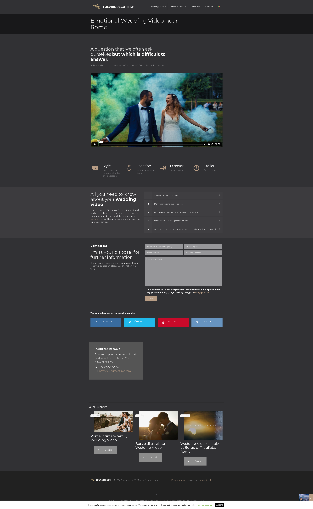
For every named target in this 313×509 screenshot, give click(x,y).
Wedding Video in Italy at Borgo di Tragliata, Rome (199, 448)
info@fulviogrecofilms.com (115, 371)
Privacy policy (178, 480)
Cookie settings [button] (205, 505)
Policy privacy (201, 292)
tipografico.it (204, 480)
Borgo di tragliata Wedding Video (150, 446)
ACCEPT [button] (219, 505)
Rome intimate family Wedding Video (108, 438)
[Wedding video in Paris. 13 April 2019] (306, 499)
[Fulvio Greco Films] (114, 6)
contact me (96, 219)
